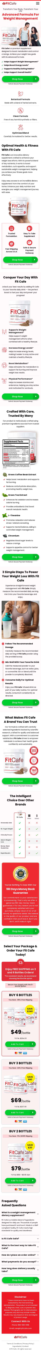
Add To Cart (17, 1112)
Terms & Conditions (14, 1344)
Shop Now (17, 79)
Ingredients (17, 1346)
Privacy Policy (28, 1344)
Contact (25, 1346)
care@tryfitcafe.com (23, 1328)
